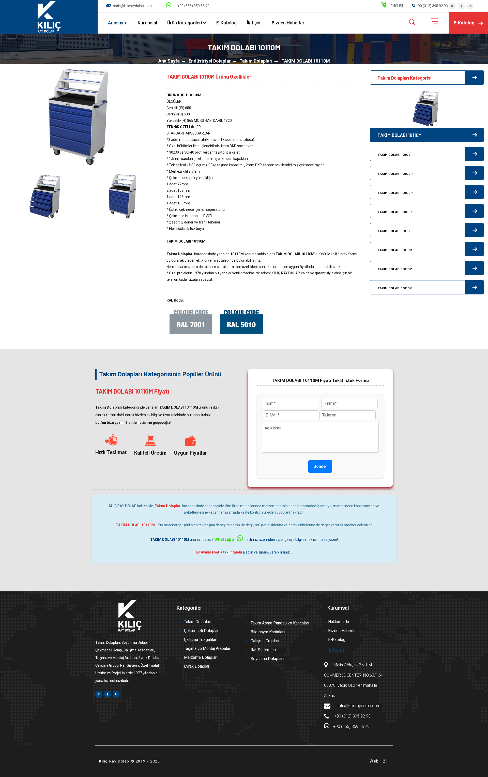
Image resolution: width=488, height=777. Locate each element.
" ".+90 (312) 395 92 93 (430, 6)
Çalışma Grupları (265, 640)
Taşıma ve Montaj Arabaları (207, 648)
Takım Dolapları (255, 61)
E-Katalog (226, 23)
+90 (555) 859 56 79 (192, 6)
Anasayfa (118, 23)
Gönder (320, 466)
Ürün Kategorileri (184, 23)
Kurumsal (147, 23)
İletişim (254, 23)
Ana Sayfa (169, 61)
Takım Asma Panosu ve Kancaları (280, 623)
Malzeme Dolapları (201, 657)
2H (386, 761)
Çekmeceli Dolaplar (201, 630)
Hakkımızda (338, 621)
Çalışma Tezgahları (200, 639)
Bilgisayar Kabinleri (268, 632)
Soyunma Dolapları (267, 658)
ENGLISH (397, 6)
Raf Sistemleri (263, 649)
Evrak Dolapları (197, 666)
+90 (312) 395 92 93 (352, 716)
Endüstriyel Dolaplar (210, 61)
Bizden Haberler (288, 23)
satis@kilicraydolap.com (132, 6)
